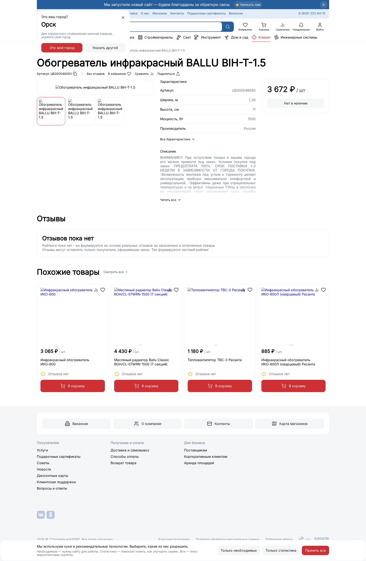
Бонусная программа (174, 539)
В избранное (117, 73)
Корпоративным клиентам (205, 456)
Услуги (42, 450)
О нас (145, 13)
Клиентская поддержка (56, 482)
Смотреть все (113, 272)
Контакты (177, 13)
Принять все (315, 550)
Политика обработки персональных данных (227, 539)
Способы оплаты (125, 456)
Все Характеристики (175, 139)
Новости (44, 469)
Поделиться (166, 73)
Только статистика (281, 550)
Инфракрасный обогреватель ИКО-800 (64, 362)
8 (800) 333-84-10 (312, 13)
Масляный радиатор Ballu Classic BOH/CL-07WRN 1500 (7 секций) (141, 362)
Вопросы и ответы (52, 488)
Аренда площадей (199, 463)
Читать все (168, 200)
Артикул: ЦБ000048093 (54, 73)
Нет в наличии (295, 103)
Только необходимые (239, 550)
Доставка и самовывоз (130, 450)
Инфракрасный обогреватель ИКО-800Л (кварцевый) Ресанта (288, 362)
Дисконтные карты (52, 475)
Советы (43, 463)
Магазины (159, 13)
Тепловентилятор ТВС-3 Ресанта (215, 360)
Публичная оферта (279, 539)
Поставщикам (195, 450)
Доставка (130, 13)
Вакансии (236, 13)
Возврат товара (123, 463)
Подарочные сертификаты (206, 13)
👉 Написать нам (248, 4)
